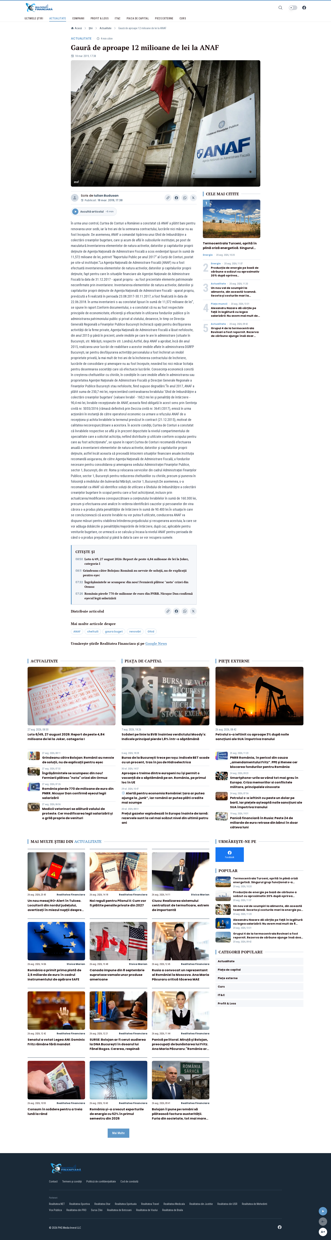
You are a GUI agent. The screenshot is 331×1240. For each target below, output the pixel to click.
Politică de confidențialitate (101, 1181)
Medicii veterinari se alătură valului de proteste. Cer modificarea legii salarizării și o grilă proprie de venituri (77, 813)
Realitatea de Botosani (119, 1210)
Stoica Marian (200, 894)
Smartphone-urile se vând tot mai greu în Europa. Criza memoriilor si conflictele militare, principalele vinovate (264, 782)
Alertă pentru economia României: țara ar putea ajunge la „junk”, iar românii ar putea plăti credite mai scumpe (163, 798)
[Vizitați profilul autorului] (75, 198)
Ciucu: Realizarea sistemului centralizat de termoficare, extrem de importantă (180, 905)
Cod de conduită (129, 1181)
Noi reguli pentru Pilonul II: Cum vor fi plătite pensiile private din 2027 (118, 903)
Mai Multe (118, 1133)
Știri (91, 28)
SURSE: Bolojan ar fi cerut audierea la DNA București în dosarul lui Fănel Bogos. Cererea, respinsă (118, 1044)
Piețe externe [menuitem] (164, 18)
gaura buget (114, 631)
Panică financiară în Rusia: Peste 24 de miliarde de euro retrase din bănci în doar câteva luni (264, 822)
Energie (208, 254)
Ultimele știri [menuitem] (34, 18)
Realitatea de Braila (172, 1210)
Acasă (78, 28)
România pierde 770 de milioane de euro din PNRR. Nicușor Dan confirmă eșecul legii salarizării (138, 595)
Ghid (150, 631)
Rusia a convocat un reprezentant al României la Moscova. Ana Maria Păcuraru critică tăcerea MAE (180, 975)
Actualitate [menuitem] (57, 18)
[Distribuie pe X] (193, 197)
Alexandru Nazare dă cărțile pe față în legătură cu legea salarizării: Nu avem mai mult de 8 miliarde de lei (235, 314)
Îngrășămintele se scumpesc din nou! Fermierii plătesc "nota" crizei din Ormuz (136, 584)
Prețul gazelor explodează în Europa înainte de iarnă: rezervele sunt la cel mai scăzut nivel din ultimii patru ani (165, 818)
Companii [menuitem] (78, 18)
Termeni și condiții (72, 1181)
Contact (53, 1181)
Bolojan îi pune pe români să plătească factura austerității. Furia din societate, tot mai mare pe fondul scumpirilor (179, 1116)
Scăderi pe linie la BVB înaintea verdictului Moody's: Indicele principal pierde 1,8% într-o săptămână (164, 736)
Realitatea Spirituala (126, 1203)
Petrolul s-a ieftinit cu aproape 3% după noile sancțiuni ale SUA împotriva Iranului (252, 736)
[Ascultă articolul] (323, 1211)
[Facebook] (304, 7)
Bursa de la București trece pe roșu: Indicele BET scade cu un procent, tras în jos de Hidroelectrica (165, 759)
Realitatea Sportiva (79, 1203)
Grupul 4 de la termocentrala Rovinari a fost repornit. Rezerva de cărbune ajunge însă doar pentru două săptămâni (235, 334)
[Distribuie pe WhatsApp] (184, 197)
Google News (156, 643)
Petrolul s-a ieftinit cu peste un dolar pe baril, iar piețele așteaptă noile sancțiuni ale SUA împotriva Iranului (266, 802)
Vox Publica (55, 1210)
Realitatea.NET (57, 1203)
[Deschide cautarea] (280, 8)
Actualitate (105, 28)
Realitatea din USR (227, 1203)
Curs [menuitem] (182, 18)
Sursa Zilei (96, 1210)
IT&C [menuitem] (117, 18)
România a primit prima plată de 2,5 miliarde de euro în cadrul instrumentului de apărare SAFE (54, 975)
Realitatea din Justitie (201, 1203)
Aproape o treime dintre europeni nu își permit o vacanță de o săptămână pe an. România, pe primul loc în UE (164, 778)
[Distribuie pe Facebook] (176, 197)
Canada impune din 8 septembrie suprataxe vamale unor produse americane (117, 975)
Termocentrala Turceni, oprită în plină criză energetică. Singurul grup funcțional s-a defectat (230, 248)
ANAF (77, 631)
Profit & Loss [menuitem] (100, 18)
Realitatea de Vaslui (147, 1210)
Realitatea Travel (150, 1203)
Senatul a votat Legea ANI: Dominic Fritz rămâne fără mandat (56, 1041)
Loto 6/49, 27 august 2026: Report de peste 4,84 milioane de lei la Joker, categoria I (136, 561)
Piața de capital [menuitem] (138, 18)
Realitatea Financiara (71, 894)
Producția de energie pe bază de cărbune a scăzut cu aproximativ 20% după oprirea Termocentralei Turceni (235, 273)
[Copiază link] (168, 197)
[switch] (293, 7)
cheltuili (92, 631)
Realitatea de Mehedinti (254, 1203)
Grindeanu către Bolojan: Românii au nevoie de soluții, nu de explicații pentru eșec (135, 572)
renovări (135, 631)
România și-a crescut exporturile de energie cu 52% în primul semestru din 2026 (117, 1114)
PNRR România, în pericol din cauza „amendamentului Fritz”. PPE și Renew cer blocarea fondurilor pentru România (263, 762)
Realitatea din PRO (76, 1210)
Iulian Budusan (106, 195)
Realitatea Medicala (174, 1203)
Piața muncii (219, 303)
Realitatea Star (102, 1203)
